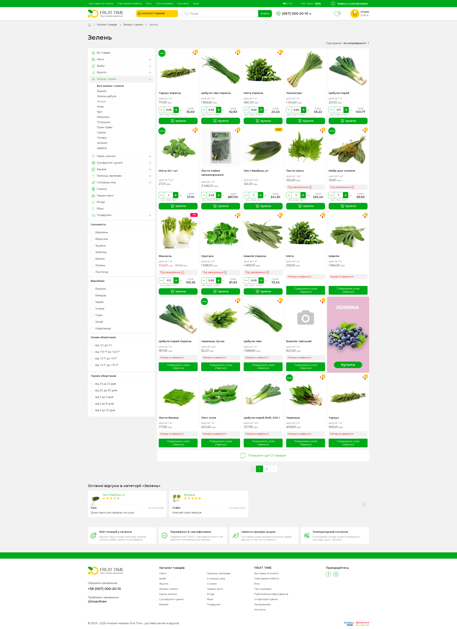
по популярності (355, 43)
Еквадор (100, 295)
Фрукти (101, 72)
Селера (101, 137)
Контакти (183, 3)
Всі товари (103, 52)
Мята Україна (253, 93)
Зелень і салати (133, 24)
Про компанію (164, 3)
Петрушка (103, 122)
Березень (101, 232)
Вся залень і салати (110, 86)
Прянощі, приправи (109, 175)
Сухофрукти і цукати (109, 162)
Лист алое (208, 417)
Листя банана (169, 417)
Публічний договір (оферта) (271, 594)
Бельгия (100, 288)
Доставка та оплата (101, 3)
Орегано (207, 256)
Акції (196, 3)
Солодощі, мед (106, 182)
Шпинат (102, 142)
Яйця (99, 208)
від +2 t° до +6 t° (106, 358)
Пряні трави (104, 127)
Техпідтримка (262, 604)
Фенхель (165, 256)
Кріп (99, 111)
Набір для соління (342, 170)
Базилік (102, 91)
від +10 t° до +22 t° (107, 351)
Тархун (334, 417)
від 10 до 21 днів (105, 383)
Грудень (100, 245)
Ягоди (100, 202)
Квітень (100, 258)
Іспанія (99, 308)
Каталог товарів (107, 24)
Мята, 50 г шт (168, 170)
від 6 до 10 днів (105, 410)
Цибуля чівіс (253, 341)
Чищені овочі (105, 195)
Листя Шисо (295, 170)
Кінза (100, 106)
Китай (99, 321)
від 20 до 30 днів (106, 390)
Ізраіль (99, 302)
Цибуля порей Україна (175, 341)
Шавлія (334, 256)
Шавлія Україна (255, 256)
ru (290, 3)
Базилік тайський (299, 341)
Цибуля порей (339, 93)
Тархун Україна (170, 93)
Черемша (293, 417)
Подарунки (103, 215)
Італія (98, 315)
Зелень (101, 101)
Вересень (101, 239)
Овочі (100, 59)
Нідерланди (103, 328)
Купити (181, 121)
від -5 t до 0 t (103, 345)
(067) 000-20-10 (295, 13)
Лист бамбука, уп (256, 170)
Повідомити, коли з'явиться (305, 290)
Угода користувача (266, 599)
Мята (290, 256)
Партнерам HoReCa (129, 3)
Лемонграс (294, 93)
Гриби (100, 66)
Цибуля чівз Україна (216, 93)
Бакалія (101, 169)
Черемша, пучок (213, 341)
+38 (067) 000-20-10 (104, 589)
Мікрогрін (103, 117)
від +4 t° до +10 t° (106, 365)
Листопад (101, 272)
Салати (101, 132)
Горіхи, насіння (105, 156)
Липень (100, 265)
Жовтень (101, 252)
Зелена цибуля (106, 96)
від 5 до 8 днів (104, 403)
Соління (101, 189)
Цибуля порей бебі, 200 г (262, 417)
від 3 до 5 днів (104, 397)
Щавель (102, 148)
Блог (149, 3)
